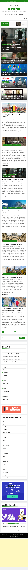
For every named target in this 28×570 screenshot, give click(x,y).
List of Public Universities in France (12, 277)
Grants (4, 442)
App (3, 424)
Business (4, 44)
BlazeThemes (15, 536)
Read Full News (5, 134)
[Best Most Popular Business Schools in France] (14, 40)
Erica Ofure (5, 119)
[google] (15, 5)
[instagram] (12, 5)
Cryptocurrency (6, 369)
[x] (14, 5)
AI (2, 82)
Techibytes (14, 8)
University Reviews (17, 111)
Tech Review (5, 472)
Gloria (11, 530)
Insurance (5, 451)
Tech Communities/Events (8, 467)
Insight (3, 58)
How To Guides (6, 445)
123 (15, 331)
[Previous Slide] (24, 1)
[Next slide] (26, 1)
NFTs (4, 459)
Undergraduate (6, 475)
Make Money (6, 383)
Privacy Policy (6, 391)
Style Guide (5, 396)
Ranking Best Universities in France (12, 244)
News (4, 456)
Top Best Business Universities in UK (12, 148)
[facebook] (10, 5)
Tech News (5, 372)
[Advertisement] (14, 553)
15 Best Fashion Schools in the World (12, 179)
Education (9, 44)
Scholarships (5, 461)
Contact (4, 388)
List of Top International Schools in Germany (12, 351)
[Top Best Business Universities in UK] (16, 24)
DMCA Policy (6, 386)
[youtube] (17, 5)
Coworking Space (6, 432)
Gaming (4, 380)
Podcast (5, 375)
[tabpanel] (14, 519)
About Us (5, 394)
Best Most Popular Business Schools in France (13, 1)
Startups (4, 70)
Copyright (5, 402)
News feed (5, 399)
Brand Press (5, 426)
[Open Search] (24, 18)
